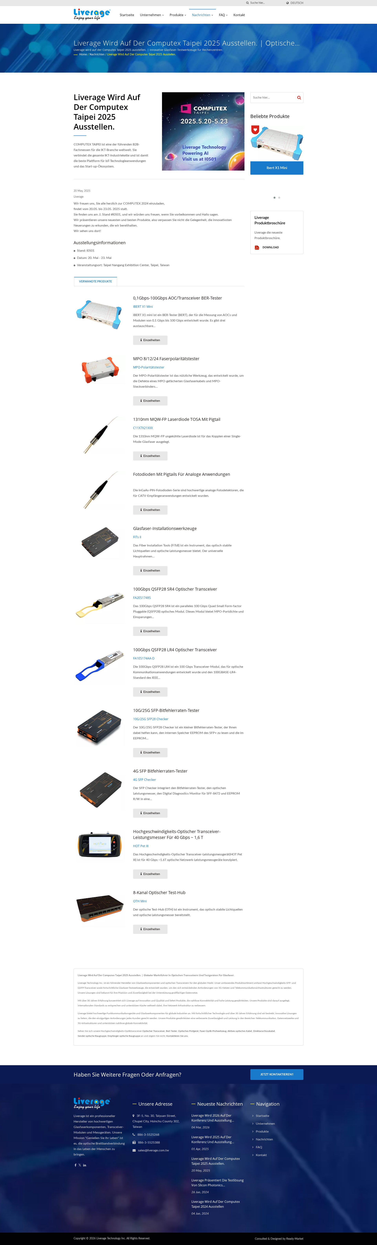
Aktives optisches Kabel (240, 1031)
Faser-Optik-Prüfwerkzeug (213, 1031)
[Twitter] (79, 1165)
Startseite (127, 15)
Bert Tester (171, 1031)
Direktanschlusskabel (264, 1031)
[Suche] (247, 3)
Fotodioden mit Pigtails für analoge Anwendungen (181, 474)
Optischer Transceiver (153, 1031)
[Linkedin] (84, 1165)
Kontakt (239, 15)
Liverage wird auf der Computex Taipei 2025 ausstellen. (141, 54)
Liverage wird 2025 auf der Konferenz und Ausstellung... (212, 1139)
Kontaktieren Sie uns (177, 1036)
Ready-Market (294, 1239)
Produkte (177, 15)
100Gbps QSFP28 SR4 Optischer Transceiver (175, 589)
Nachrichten (201, 15)
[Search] (299, 97)
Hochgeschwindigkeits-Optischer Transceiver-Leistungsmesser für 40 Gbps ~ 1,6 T (177, 834)
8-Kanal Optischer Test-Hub (159, 892)
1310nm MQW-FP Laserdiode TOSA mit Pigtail (176, 419)
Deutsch (297, 3)
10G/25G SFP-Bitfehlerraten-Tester (166, 710)
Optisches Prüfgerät (188, 1031)
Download (270, 247)
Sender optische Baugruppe (92, 1036)
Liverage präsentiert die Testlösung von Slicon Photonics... (217, 1182)
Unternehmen (151, 15)
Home (83, 54)
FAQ (222, 15)
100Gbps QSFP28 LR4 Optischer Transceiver (175, 649)
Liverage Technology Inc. (111, 1238)
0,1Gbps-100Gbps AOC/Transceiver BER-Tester (177, 298)
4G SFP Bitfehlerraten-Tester (160, 771)
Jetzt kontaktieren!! (276, 1074)
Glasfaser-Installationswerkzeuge (165, 528)
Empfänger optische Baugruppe (124, 1036)
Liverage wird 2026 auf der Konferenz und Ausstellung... (212, 1118)
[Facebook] (75, 1165)
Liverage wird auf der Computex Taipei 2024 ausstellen (215, 1204)
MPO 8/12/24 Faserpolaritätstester (166, 358)
